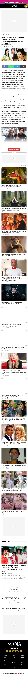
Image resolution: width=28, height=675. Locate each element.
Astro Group (24, 673)
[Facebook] (7, 651)
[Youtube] (18, 651)
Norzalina (5, 46)
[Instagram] (10, 651)
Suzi (11, 612)
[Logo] (14, 644)
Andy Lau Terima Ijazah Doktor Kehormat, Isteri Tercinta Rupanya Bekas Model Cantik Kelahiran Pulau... (14, 598)
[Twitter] (13, 651)
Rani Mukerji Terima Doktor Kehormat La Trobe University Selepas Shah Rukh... (13, 568)
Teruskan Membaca (14, 149)
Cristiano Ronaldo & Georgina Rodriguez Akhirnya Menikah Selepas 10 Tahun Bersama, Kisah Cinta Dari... (14, 587)
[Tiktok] (15, 651)
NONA (2, 34)
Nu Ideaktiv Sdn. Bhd (13, 673)
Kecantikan (8, 34)
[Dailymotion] (21, 651)
